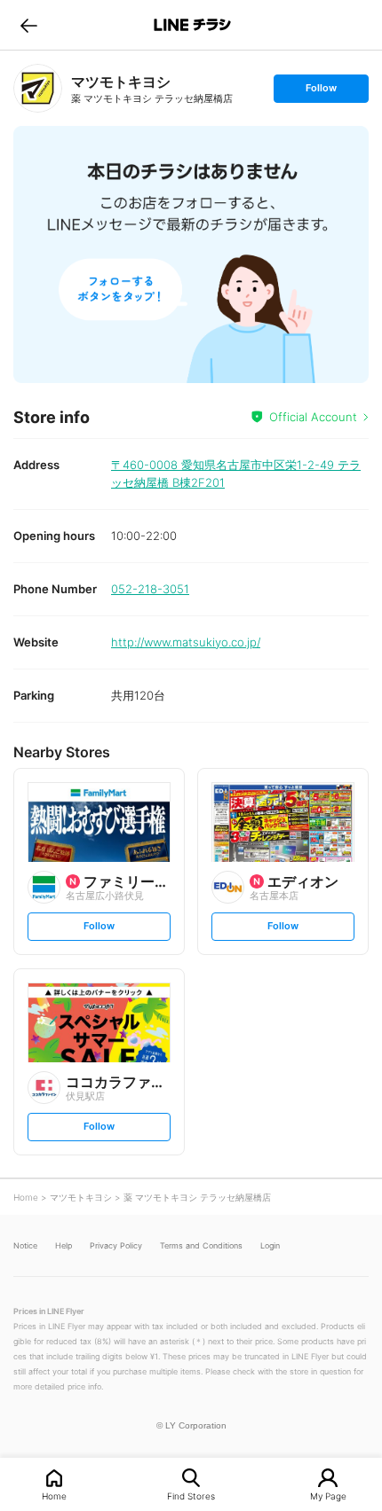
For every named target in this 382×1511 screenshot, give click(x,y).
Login (270, 1245)
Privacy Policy (116, 1245)
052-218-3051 (150, 589)
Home (54, 1495)
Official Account (313, 417)
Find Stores (191, 1495)
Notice (25, 1245)
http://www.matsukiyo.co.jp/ (185, 642)
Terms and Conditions (201, 1245)
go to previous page (29, 25)
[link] (37, 88)
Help (63, 1245)
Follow (321, 92)
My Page (328, 1495)
